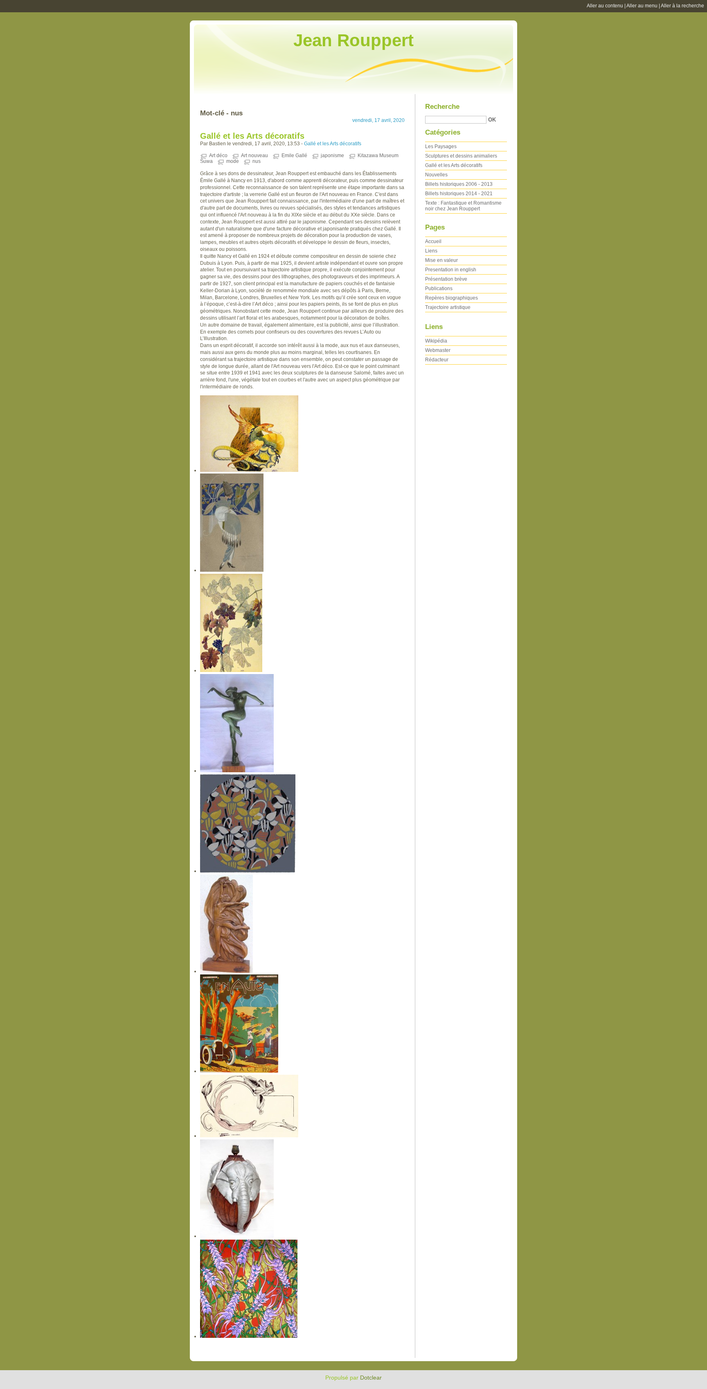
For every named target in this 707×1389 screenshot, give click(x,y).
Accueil (433, 241)
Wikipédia (436, 341)
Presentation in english (450, 270)
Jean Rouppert (353, 40)
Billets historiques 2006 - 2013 (459, 184)
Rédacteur (436, 360)
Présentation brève (446, 279)
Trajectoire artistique (448, 307)
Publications (439, 288)
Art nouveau (254, 155)
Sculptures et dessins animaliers (461, 156)
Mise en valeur (441, 260)
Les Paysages (441, 146)
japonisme (332, 155)
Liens (431, 251)
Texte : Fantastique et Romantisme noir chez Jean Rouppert (463, 206)
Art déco (218, 155)
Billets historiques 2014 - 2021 (459, 193)
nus (256, 161)
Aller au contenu (605, 6)
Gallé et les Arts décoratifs (252, 135)
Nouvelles (436, 175)
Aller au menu (641, 6)
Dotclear (371, 1377)
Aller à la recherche (682, 6)
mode (232, 161)
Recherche (442, 106)
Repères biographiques (451, 298)
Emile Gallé (294, 155)
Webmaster (437, 350)
